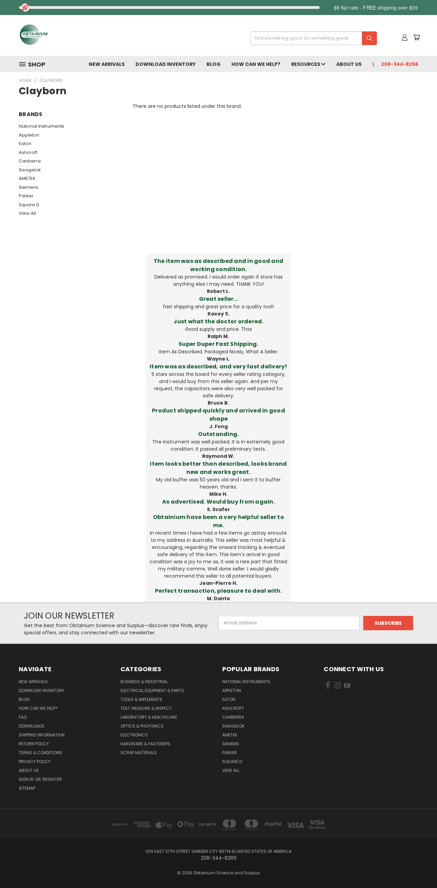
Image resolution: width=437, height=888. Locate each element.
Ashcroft (28, 152)
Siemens (28, 187)
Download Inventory (166, 64)
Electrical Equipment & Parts (152, 690)
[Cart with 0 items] (416, 37)
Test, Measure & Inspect (146, 708)
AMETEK (27, 178)
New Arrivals (107, 64)
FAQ (23, 717)
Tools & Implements (141, 699)
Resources (306, 64)
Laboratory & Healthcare (149, 717)
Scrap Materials (139, 753)
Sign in (26, 779)
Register (52, 779)
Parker (26, 196)
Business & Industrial (144, 682)
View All (27, 213)
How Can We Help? (255, 64)
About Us (349, 64)
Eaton (25, 143)
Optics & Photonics (142, 726)
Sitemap (27, 788)
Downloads (31, 726)
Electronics (134, 735)
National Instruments (41, 126)
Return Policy (34, 744)
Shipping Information (42, 735)
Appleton (29, 135)
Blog (214, 64)
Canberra (30, 161)
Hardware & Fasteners (145, 744)
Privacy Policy (35, 761)
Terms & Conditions (40, 753)
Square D (29, 204)
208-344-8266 (399, 64)
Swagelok (30, 170)
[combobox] (311, 38)
